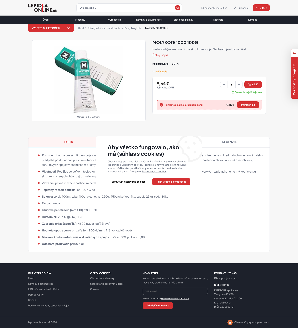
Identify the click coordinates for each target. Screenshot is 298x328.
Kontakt (252, 19)
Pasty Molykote (133, 28)
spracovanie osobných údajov (175, 298)
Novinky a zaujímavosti (149, 19)
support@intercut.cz (228, 278)
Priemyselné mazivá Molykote (104, 28)
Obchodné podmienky (102, 278)
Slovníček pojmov (183, 19)
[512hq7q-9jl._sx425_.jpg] (88, 79)
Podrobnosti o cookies (154, 171)
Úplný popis (160, 55)
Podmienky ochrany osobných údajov (48, 305)
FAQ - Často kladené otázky (43, 289)
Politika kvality (35, 294)
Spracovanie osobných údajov (106, 283)
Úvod (45, 19)
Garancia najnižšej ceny (248, 92)
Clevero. (239, 322)
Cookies (94, 289)
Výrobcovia (114, 19)
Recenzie (218, 19)
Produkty (80, 19)
